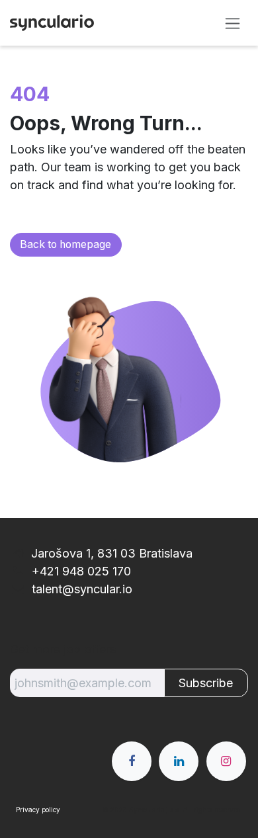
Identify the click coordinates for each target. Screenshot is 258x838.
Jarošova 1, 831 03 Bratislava (112, 553)
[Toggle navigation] (232, 23)
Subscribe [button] (206, 683)
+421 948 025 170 (79, 571)
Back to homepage (65, 244)
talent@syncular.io (80, 589)
